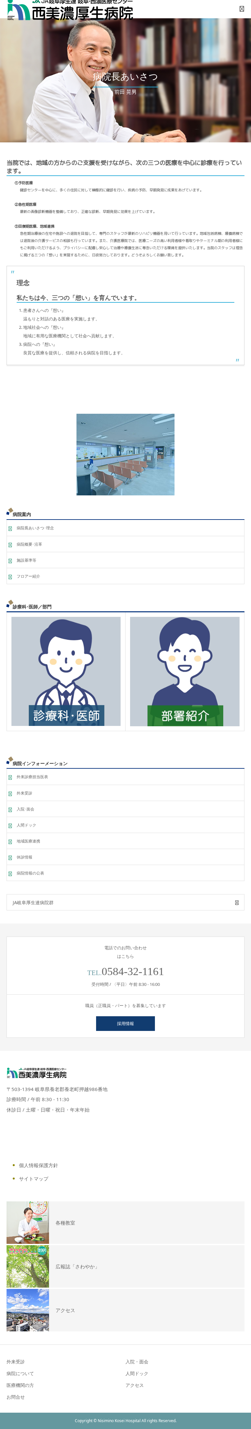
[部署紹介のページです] (185, 671)
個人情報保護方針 (38, 1165)
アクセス (135, 1385)
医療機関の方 (20, 1385)
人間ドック (26, 825)
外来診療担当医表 (32, 776)
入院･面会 (25, 809)
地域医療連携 (28, 841)
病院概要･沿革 (29, 544)
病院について (20, 1373)
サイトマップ (33, 1178)
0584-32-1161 (133, 971)
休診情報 (24, 857)
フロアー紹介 (28, 576)
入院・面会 (137, 1361)
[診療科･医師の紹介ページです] (66, 671)
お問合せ (16, 1397)
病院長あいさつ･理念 (35, 528)
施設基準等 (26, 560)
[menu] (242, 9)
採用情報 (125, 1023)
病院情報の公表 (30, 873)
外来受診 (24, 793)
